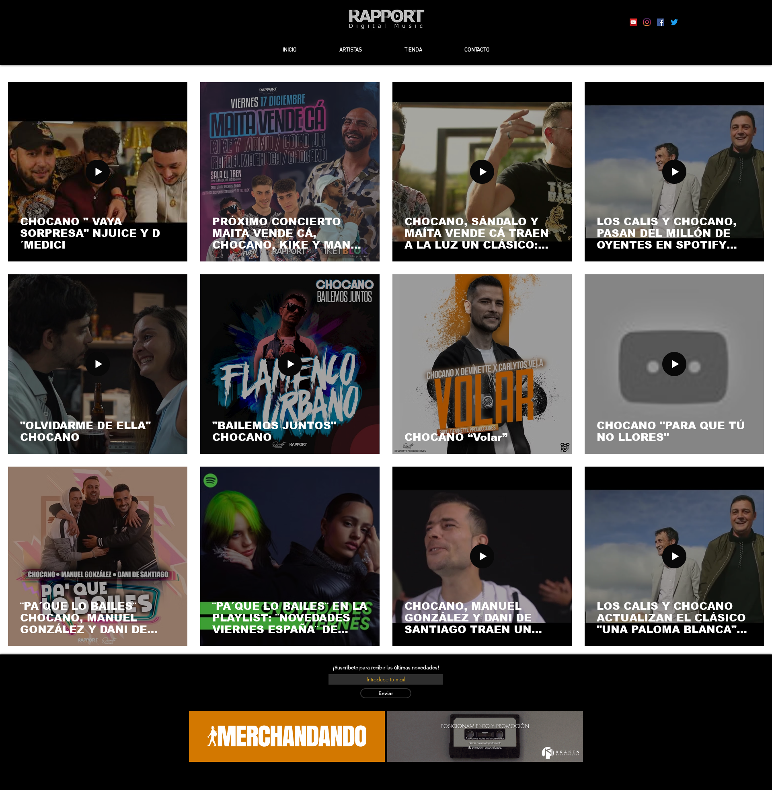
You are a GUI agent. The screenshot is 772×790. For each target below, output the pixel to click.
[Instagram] (647, 22)
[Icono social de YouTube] (633, 22)
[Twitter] (674, 22)
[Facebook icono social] (660, 22)
